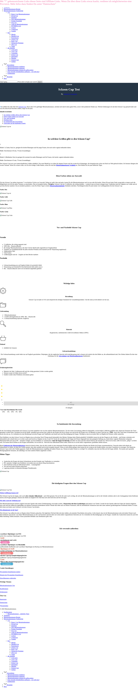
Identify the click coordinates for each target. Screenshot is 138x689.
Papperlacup (15, 646)
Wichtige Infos (8, 120)
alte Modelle (11, 656)
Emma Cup (14, 663)
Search (40, 82)
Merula (13, 642)
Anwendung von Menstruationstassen (71, 356)
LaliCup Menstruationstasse (19, 632)
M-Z (9, 641)
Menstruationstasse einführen (16, 675)
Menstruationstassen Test (7, 585)
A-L (9, 620)
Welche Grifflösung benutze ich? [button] (9, 493)
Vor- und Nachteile (9, 118)
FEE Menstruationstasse (18, 627)
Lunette (13, 639)
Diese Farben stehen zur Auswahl (14, 116)
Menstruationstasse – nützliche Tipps (18, 614)
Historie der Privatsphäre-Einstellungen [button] (11, 575)
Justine (66, 94)
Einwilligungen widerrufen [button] (8, 578)
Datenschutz (3, 602)
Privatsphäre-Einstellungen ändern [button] (10, 572)
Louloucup (14, 637)
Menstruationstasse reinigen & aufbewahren (20, 678)
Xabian (13, 669)
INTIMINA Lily (16, 634)
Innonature (14, 664)
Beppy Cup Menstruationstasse (20, 622)
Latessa (13, 636)
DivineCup (14, 624)
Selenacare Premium (17, 651)
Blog (5, 686)
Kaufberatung (4, 589)
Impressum (3, 599)
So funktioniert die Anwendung (13, 121)
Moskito (13, 666)
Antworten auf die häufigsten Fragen (15, 123)
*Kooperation (4, 606)
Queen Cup (14, 647)
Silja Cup (14, 653)
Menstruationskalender (57, 186)
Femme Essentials (16, 629)
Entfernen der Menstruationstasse (14, 445)
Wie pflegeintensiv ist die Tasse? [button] (9, 510)
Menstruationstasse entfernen (16, 676)
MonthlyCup (15, 644)
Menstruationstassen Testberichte (13, 619)
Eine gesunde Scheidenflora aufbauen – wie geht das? (23, 680)
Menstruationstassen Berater (12, 617)
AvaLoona (14, 658)
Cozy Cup (14, 659)
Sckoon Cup (22, 107)
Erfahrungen (3, 592)
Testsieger (7, 615)
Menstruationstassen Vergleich (65, 165)
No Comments (72, 94)
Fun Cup (14, 631)
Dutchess (14, 625)
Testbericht (69, 84)
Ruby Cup (14, 649)
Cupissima (14, 661)
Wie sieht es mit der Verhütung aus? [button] (10, 500)
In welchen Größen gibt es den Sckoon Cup (17, 115)
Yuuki (13, 654)
